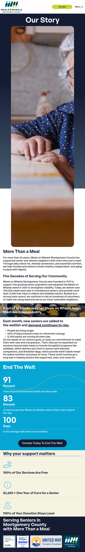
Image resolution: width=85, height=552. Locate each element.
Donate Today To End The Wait (42, 443)
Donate (62, 7)
